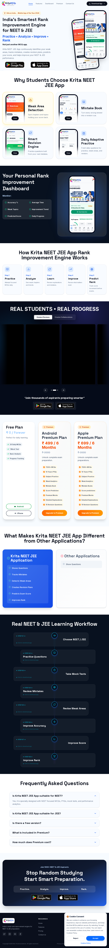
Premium (59, 3)
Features (39, 3)
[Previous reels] (45, 390)
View (15, 118)
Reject (75, 938)
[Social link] (4, 934)
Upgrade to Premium (54, 513)
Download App (97, 3)
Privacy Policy (61, 943)
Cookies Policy (86, 943)
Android (20, 506)
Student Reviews (43, 317)
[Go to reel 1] (51, 390)
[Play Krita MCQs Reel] (62, 354)
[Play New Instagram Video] (26, 354)
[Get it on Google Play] (43, 406)
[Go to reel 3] (56, 390)
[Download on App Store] (65, 406)
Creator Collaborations (63, 317)
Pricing (40, 931)
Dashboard (49, 3)
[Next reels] (63, 390)
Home (31, 3)
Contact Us (70, 3)
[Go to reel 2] (53, 390)
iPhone (20, 513)
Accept (95, 938)
